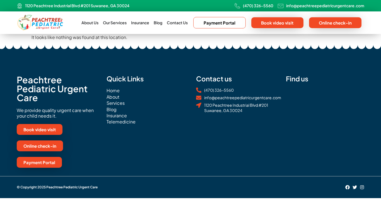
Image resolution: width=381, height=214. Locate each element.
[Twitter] (355, 187)
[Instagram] (362, 187)
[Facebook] (347, 187)
